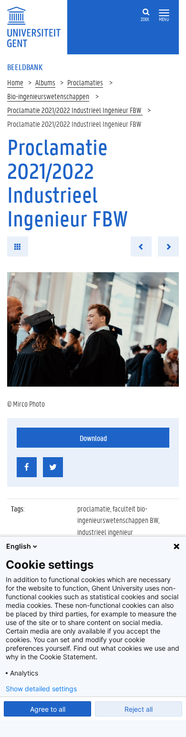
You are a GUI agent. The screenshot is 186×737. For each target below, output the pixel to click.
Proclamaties (85, 82)
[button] (164, 13)
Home (15, 82)
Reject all (138, 709)
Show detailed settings (41, 689)
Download (93, 438)
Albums (45, 82)
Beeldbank (24, 66)
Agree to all (47, 709)
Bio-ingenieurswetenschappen (48, 96)
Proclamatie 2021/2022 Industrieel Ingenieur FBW (75, 110)
